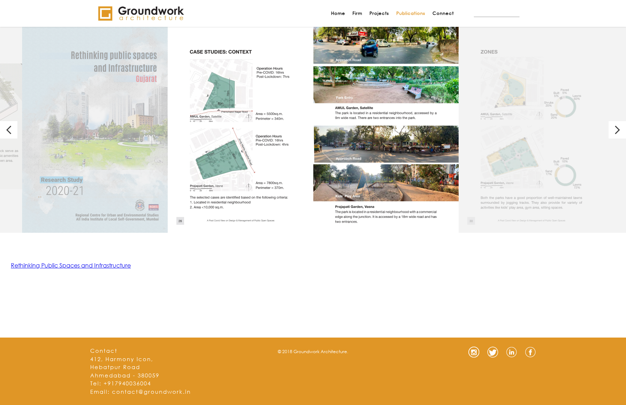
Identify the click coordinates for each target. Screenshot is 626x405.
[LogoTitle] (141, 13)
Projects (379, 13)
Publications (410, 13)
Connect (443, 13)
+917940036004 (127, 383)
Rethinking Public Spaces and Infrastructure (71, 265)
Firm (357, 13)
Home (338, 13)
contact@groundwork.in (151, 391)
